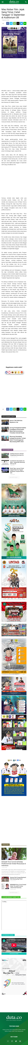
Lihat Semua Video (14, 953)
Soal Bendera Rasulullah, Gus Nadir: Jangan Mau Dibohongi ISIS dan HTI (17, 462)
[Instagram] (12, 1041)
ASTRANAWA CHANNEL (8, 935)
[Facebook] (7, 1041)
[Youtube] (20, 1041)
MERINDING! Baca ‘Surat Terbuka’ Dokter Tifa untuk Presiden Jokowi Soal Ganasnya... (18, 886)
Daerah (3, 424)
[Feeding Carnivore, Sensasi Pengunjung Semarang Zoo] (5, 455)
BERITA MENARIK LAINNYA (8, 416)
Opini (3, 859)
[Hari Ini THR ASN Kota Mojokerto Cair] (5, 422)
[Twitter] (16, 1041)
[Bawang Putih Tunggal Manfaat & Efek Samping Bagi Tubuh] (5, 879)
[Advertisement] (14, 74)
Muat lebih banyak (13, 477)
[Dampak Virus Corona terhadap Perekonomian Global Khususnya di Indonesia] (14, 854)
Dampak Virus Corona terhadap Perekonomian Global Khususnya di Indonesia (13, 863)
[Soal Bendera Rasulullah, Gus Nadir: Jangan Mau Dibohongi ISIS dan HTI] (5, 462)
